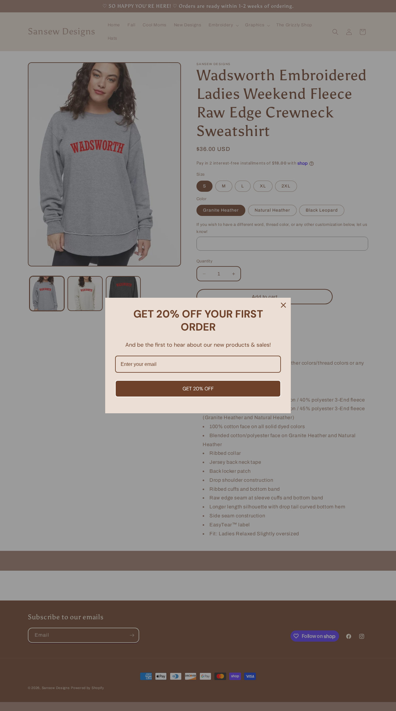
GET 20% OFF (198, 388)
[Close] (283, 305)
